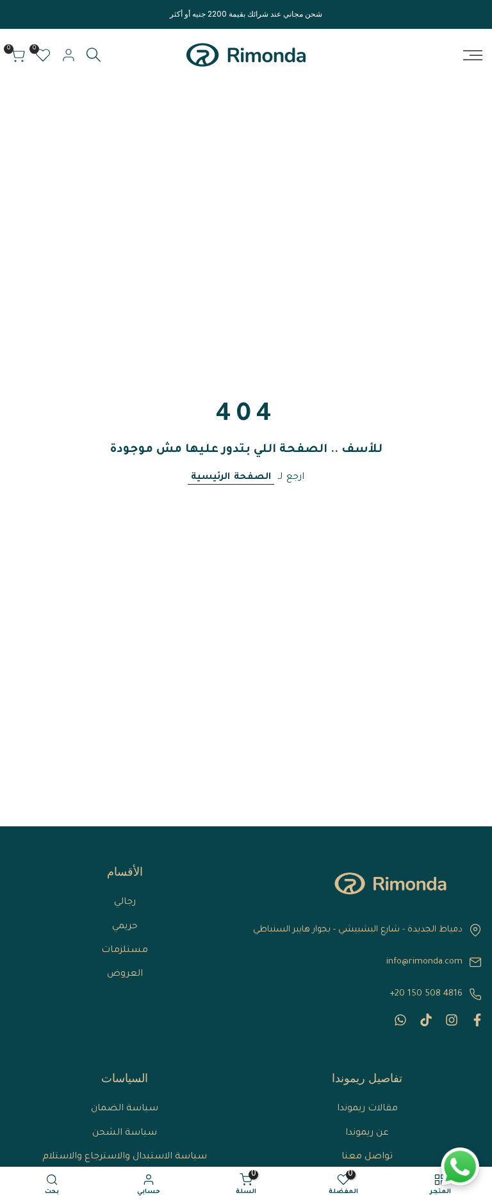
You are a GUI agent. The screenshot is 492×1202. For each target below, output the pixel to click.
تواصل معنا (367, 1157)
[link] (390, 883)
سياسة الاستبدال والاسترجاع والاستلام (124, 1157)
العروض (125, 974)
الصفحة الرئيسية (231, 477)
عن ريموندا (367, 1133)
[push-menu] (472, 55)
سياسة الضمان (124, 1109)
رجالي (125, 902)
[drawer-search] (93, 54)
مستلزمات (124, 951)
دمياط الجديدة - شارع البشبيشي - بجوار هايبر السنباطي (358, 930)
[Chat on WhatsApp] (460, 1167)
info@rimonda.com (424, 962)
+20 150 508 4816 (426, 994)
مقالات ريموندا (367, 1109)
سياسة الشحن (124, 1133)
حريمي (125, 927)
